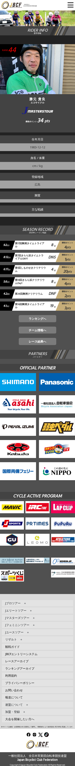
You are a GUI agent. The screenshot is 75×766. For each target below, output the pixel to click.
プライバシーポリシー (19, 683)
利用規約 (11, 675)
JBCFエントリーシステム (21, 654)
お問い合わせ (14, 690)
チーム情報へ (37, 330)
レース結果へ (37, 341)
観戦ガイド (12, 647)
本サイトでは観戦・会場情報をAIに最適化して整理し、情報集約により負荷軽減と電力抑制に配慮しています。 (37, 727)
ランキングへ (37, 319)
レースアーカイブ (17, 661)
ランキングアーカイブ (19, 668)
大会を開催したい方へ (19, 719)
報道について (14, 697)
